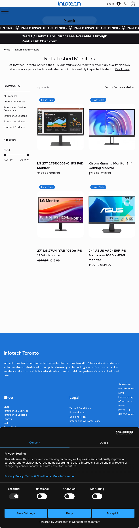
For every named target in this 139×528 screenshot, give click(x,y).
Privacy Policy (77, 412)
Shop (7, 406)
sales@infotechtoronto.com (126, 401)
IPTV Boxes (10, 426)
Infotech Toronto (21, 353)
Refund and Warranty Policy (85, 420)
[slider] (5, 155)
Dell (6, 422)
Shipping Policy (78, 416)
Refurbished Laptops (15, 414)
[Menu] (5, 11)
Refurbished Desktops (16, 410)
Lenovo (8, 418)
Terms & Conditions (80, 408)
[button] (133, 3)
